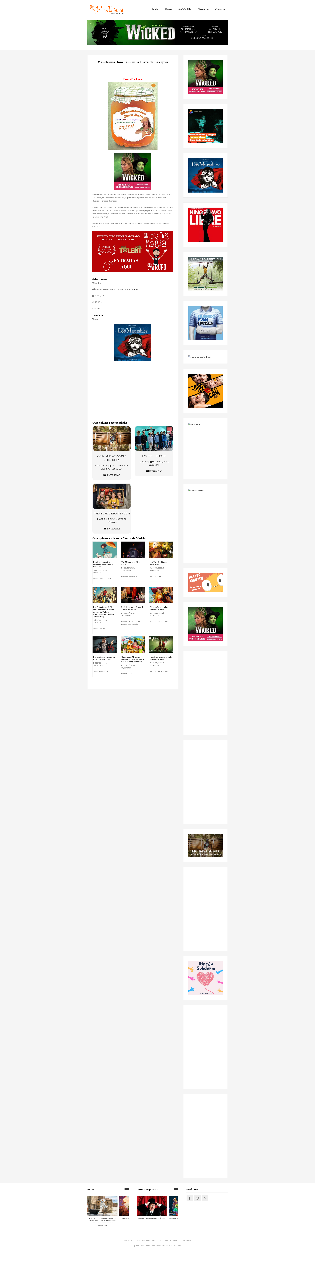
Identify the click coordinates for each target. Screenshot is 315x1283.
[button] (128, 1189)
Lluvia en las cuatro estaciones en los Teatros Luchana (103, 564)
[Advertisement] (132, 388)
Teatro (95, 319)
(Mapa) (134, 289)
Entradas (113, 475)
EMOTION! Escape (154, 456)
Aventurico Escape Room (112, 513)
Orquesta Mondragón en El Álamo (151, 1218)
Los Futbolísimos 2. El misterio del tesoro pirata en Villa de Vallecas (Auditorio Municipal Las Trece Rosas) (103, 612)
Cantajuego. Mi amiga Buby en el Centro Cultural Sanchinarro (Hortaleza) (132, 659)
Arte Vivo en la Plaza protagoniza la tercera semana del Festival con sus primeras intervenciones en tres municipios (102, 1221)
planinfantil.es (107, 10)
